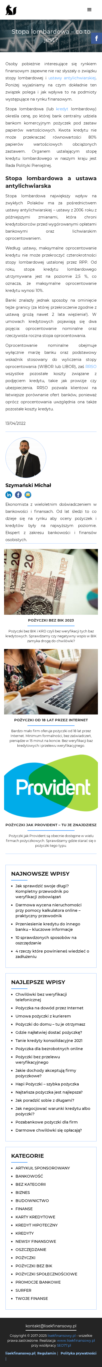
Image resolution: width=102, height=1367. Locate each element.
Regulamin (46, 1353)
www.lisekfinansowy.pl (76, 1340)
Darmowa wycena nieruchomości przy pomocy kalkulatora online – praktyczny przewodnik (49, 910)
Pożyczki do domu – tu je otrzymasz (50, 1024)
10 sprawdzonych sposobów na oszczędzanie (46, 940)
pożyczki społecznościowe (46, 1274)
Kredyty (25, 1233)
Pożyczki (25, 1257)
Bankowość (29, 1176)
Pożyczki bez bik (34, 1265)
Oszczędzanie (31, 1249)
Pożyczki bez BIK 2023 (51, 620)
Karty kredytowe (35, 1217)
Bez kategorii (31, 1184)
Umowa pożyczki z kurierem (43, 1016)
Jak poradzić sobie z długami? (45, 1100)
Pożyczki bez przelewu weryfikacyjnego (38, 1059)
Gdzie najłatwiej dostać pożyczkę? (49, 1032)
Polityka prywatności (79, 1353)
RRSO (91, 366)
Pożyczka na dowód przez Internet (50, 1008)
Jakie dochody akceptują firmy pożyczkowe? (46, 1073)
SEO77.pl (64, 1345)
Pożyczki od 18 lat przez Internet (51, 720)
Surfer (23, 1290)
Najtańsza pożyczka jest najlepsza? (49, 1092)
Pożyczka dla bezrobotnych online (49, 1048)
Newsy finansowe (36, 1241)
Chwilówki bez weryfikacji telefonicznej (41, 997)
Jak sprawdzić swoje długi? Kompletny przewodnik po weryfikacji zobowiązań (42, 891)
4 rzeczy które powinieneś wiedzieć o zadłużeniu (52, 954)
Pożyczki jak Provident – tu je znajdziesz (51, 825)
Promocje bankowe (38, 1282)
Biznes (23, 1192)
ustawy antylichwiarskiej (72, 78)
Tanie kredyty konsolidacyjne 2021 (49, 1040)
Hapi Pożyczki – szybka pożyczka (47, 1084)
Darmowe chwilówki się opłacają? (49, 1130)
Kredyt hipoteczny (37, 1225)
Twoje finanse (32, 1298)
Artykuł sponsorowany (43, 1168)
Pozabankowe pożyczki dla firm (47, 1122)
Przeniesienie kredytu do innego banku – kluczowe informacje (48, 927)
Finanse (24, 1208)
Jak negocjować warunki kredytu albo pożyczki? (53, 1111)
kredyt (62, 109)
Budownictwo (32, 1200)
